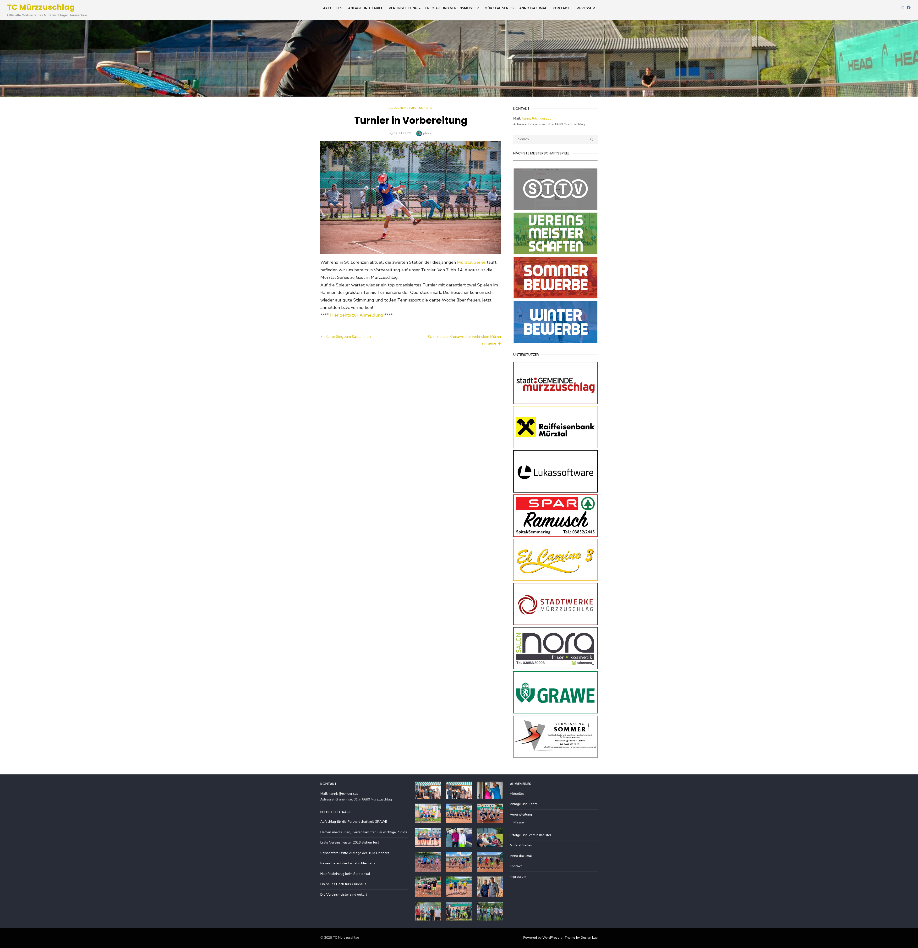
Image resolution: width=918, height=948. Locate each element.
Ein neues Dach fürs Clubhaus (343, 884)
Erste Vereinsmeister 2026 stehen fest (349, 842)
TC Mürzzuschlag (41, 7)
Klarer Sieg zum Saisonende (348, 336)
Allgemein (398, 108)
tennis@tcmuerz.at (536, 118)
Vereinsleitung (403, 8)
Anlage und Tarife (365, 8)
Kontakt (561, 8)
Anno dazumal (533, 8)
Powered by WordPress (541, 937)
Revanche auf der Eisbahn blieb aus (347, 863)
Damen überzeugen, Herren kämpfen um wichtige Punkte (363, 832)
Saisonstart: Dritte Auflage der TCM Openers (354, 853)
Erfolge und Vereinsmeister (452, 8)
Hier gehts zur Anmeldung (356, 315)
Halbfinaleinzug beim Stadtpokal (345, 873)
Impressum (585, 8)
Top (412, 108)
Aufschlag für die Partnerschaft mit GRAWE (353, 821)
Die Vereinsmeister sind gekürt (343, 894)
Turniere (424, 108)
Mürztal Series (499, 8)
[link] (471, 262)
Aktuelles (332, 8)
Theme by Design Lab (581, 937)
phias (427, 133)
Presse (519, 822)
